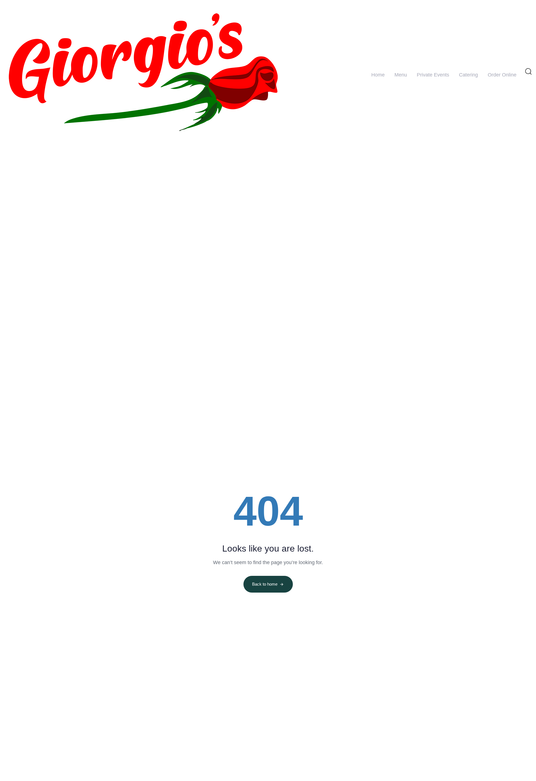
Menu (400, 75)
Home (378, 75)
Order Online (502, 75)
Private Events (433, 75)
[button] (528, 71)
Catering (468, 75)
